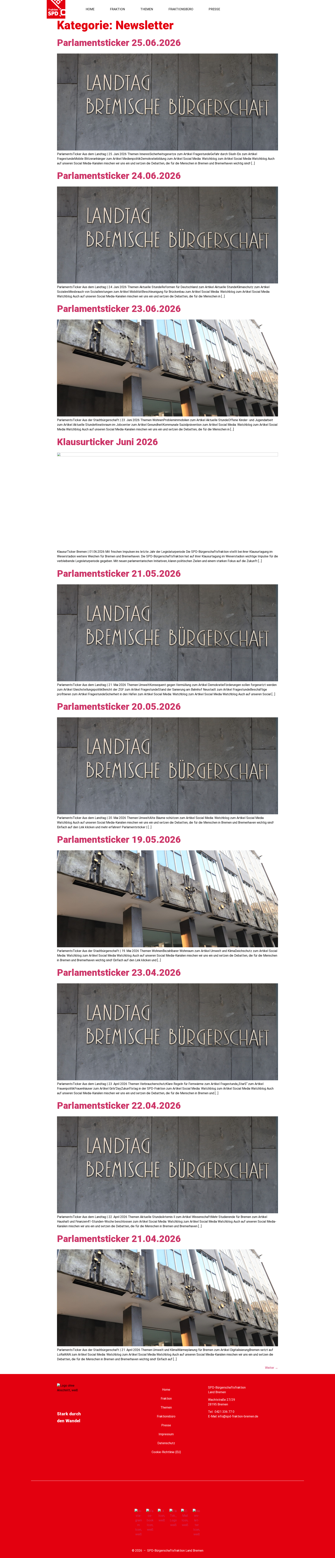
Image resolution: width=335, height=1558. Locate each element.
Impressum (166, 1434)
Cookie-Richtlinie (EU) (166, 1452)
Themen (166, 1407)
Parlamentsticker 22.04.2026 (119, 1105)
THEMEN (146, 9)
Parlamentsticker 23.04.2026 (119, 972)
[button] (272, 9)
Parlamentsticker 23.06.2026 (119, 308)
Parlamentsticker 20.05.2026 (119, 706)
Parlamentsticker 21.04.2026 (119, 1238)
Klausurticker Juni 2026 (107, 441)
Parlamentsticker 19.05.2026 (119, 839)
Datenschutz (166, 1443)
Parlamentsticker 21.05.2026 (119, 573)
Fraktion (166, 1398)
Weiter (271, 1368)
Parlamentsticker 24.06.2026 (119, 175)
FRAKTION (117, 9)
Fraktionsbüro (166, 1416)
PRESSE (214, 9)
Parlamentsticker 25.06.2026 (119, 42)
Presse (166, 1425)
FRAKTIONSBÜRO (180, 9)
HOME (90, 9)
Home (166, 1389)
